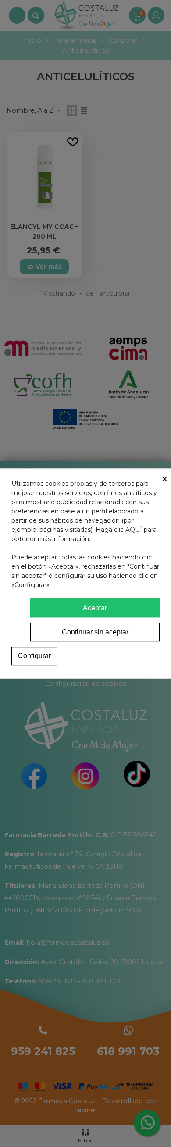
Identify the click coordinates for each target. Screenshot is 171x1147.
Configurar (34, 655)
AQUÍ (133, 530)
